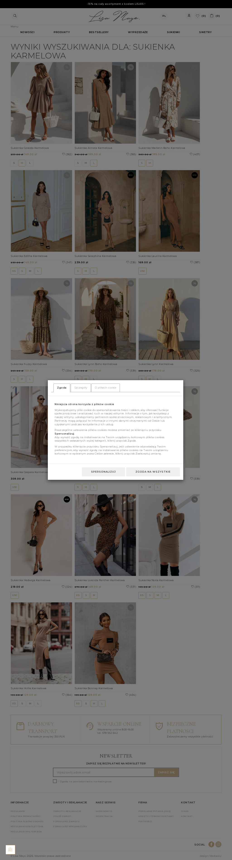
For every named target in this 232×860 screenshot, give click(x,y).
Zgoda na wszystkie (153, 471)
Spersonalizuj (103, 471)
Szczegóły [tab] (80, 387)
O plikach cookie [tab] (105, 387)
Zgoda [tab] (62, 387)
